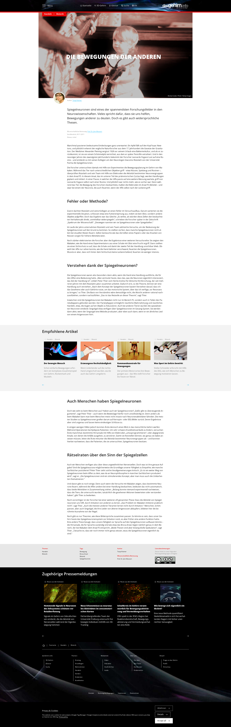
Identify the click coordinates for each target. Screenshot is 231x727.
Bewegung (83, 552)
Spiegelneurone (88, 467)
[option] (60, 357)
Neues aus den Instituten (55, 582)
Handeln (48, 14)
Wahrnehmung (141, 303)
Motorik (60, 14)
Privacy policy (63, 717)
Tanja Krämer (77, 100)
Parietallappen (107, 303)
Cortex (137, 176)
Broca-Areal (84, 554)
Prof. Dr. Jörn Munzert (94, 131)
